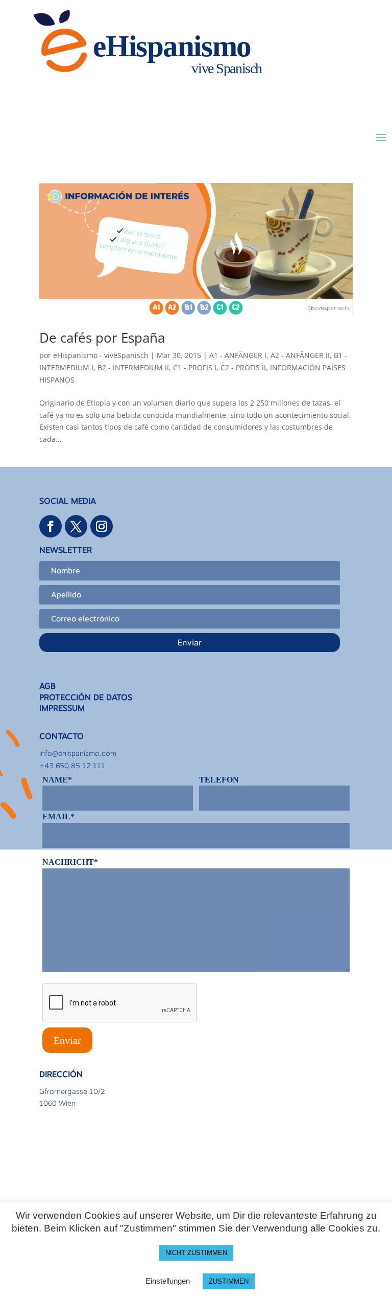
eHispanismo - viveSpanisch (101, 355)
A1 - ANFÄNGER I (237, 355)
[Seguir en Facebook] (50, 526)
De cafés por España (102, 337)
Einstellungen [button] (167, 1281)
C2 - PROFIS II (243, 367)
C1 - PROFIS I (194, 367)
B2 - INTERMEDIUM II (133, 367)
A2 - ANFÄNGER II (300, 355)
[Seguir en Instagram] (101, 526)
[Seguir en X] (76, 526)
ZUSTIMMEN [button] (229, 1281)
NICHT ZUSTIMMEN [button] (196, 1253)
